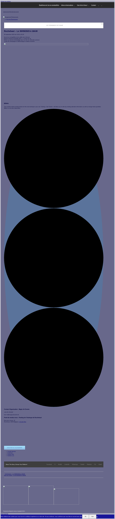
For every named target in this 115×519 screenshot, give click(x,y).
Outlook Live (10, 455)
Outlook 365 (10, 454)
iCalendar (10, 453)
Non (93, 516)
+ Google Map (22, 421)
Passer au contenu (6, 1)
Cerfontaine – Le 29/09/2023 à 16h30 (15, 474)
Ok (85, 516)
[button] (101, 5)
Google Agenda (11, 451)
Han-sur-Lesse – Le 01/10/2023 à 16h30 (15, 475)
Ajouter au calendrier (14, 447)
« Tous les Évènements (11, 19)
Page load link (4, 513)
